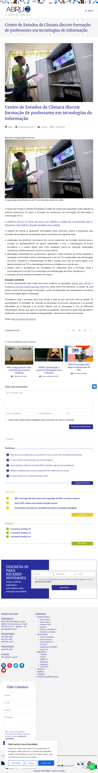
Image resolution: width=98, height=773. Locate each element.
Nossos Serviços (46, 639)
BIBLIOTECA (42, 652)
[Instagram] (9, 665)
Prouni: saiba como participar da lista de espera (31, 460)
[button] (92, 766)
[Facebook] (3, 665)
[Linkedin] (21, 665)
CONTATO (41, 674)
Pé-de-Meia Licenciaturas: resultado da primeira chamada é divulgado (46, 508)
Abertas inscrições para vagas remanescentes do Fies (79, 367)
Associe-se (44, 649)
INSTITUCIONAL (43, 617)
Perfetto (62, 771)
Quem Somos (45, 619)
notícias (44, 127)
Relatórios (44, 662)
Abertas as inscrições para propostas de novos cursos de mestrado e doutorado (46, 454)
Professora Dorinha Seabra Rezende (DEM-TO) (27, 286)
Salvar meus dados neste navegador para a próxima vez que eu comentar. (41, 420)
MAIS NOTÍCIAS (82, 483)
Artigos (43, 657)
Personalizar (16, 763)
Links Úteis (44, 667)
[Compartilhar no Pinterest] (79, 330)
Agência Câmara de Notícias (23, 319)
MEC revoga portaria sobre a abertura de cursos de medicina (19, 370)
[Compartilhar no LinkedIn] (85, 330)
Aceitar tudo (46, 763)
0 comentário (59, 127)
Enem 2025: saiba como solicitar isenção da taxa (36, 503)
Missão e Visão (45, 625)
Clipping (43, 654)
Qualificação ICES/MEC (48, 647)
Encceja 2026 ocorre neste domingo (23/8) (29, 476)
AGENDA (40, 672)
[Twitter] (15, 665)
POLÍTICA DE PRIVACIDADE (47, 677)
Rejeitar (31, 763)
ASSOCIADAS (42, 634)
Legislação (44, 664)
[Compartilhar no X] (67, 330)
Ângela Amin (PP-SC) (81, 283)
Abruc (10, 127)
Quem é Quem (45, 622)
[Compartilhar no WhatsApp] (90, 330)
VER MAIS (82, 514)
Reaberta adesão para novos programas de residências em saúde (39, 470)
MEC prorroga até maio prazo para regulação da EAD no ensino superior (47, 498)
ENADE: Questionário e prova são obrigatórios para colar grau (49, 370)
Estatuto (43, 627)
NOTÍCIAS (41, 669)
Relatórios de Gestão (47, 632)
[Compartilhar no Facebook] (73, 330)
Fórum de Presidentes (48, 629)
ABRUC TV (44, 659)
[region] (31, 754)
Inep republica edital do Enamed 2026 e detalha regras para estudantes (42, 465)
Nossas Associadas (47, 637)
